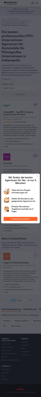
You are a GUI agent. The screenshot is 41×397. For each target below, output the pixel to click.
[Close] (37, 176)
